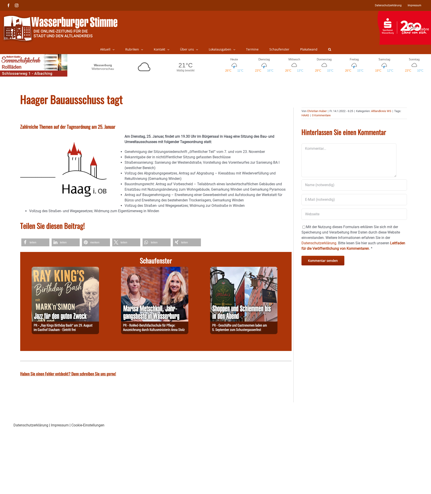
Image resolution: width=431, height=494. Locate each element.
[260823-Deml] (243, 269)
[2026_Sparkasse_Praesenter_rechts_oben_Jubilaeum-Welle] (404, 13)
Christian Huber (317, 111)
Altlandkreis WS (381, 111)
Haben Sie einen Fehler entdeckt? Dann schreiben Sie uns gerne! (68, 374)
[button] (329, 49)
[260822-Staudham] (65, 269)
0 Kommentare (321, 115)
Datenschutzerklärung (30, 425)
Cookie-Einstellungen (87, 425)
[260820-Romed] (154, 269)
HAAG (305, 115)
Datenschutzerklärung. (319, 243)
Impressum (60, 425)
